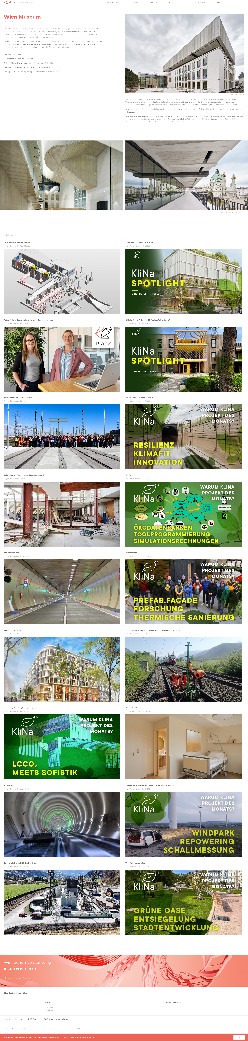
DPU (185, 2)
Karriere (202, 2)
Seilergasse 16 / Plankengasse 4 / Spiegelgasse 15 (24, 475)
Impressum (38, 1029)
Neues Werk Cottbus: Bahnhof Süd (18, 397)
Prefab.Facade (131, 553)
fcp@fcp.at (50, 1010)
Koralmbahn (9, 785)
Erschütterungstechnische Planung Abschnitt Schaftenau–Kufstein (152, 630)
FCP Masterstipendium (56, 1019)
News (7, 1019)
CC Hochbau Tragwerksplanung (45, 72)
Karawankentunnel (12, 553)
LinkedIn (7, 1029)
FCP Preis (33, 1019)
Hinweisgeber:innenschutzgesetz (57, 1029)
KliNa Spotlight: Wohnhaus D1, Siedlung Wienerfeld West (148, 320)
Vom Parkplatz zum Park (135, 863)
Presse (18, 1019)
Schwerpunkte (112, 2)
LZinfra (128, 475)
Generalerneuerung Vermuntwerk (18, 242)
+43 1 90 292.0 (51, 1007)
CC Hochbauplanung (24, 72)
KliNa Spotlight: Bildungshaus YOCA (140, 242)
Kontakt (221, 2)
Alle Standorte (173, 1003)
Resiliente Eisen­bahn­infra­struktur (139, 397)
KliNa (170, 2)
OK (239, 1037)
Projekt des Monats (11, 246)
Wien (47, 1003)
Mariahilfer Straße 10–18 (13, 630)
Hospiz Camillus (132, 708)
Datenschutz (27, 1029)
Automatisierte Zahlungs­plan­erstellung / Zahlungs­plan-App (28, 320)
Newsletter (16, 1029)
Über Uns (153, 2)
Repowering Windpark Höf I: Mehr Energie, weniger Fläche (149, 785)
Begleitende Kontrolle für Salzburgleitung (21, 863)
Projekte (134, 2)
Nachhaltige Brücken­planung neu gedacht (21, 708)
